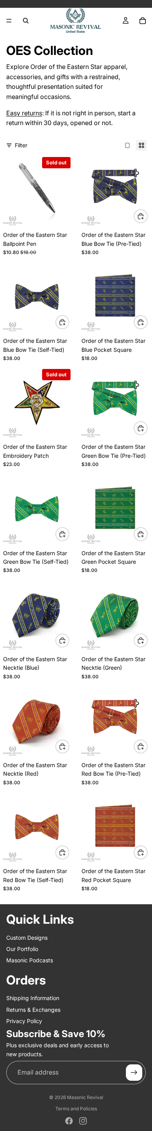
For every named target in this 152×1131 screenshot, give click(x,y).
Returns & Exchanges (33, 1009)
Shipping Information (32, 998)
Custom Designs (27, 937)
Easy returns (24, 113)
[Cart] (142, 20)
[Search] (25, 20)
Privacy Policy (24, 1021)
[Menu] (9, 21)
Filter (21, 145)
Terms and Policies (76, 1109)
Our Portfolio (22, 949)
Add (147, 216)
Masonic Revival (85, 1097)
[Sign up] (134, 1072)
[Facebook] (69, 1121)
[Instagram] (83, 1121)
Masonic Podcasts (29, 960)
